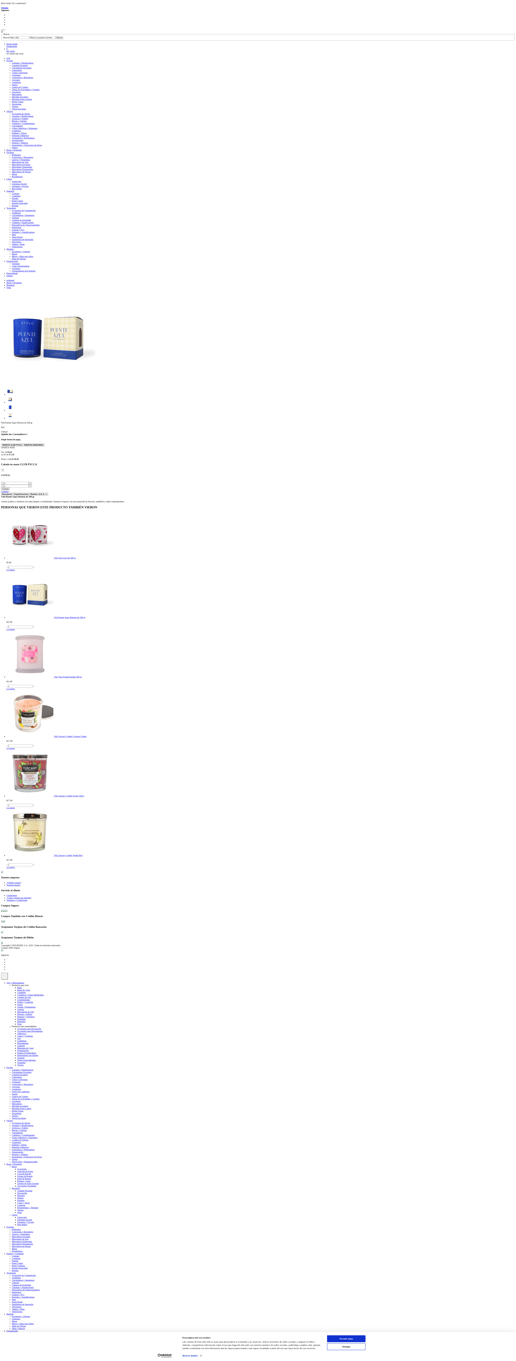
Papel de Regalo (24, 1179)
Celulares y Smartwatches (23, 222)
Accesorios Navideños (26, 1186)
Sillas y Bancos (18, 1328)
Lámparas (16, 1319)
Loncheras (16, 92)
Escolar (9, 60)
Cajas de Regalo (24, 1174)
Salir (15, 46)
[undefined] (258, 338)
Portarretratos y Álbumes (27, 1208)
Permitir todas (346, 1339)
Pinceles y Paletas (24, 1014)
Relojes (20, 1198)
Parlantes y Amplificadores (23, 232)
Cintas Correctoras (20, 73)
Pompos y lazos (24, 1181)
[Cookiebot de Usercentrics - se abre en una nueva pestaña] (164, 1356)
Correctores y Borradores (22, 77)
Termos (15, 106)
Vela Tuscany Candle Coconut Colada (70, 736)
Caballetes (21, 992)
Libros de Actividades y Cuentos (26, 90)
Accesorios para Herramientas (30, 1031)
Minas (14, 174)
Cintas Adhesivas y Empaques (24, 128)
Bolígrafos (16, 155)
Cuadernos (16, 82)
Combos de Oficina (20, 1140)
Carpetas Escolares (20, 65)
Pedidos (9, 46)
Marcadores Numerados (22, 167)
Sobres (15, 148)
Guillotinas (21, 1041)
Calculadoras (17, 126)
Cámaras (15, 218)
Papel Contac (17, 201)
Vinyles (20, 1065)
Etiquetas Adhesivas (20, 135)
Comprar (5, 491)
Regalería (16, 1188)
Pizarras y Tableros (20, 143)
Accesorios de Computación (24, 210)
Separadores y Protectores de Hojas (27, 145)
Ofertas (9, 276)
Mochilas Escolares (20, 97)
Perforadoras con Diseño (27, 1055)
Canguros (21, 1205)
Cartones (15, 193)
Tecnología (11, 208)
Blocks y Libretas (19, 121)
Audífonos (16, 213)
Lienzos (20, 1009)
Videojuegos (17, 247)
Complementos (23, 1000)
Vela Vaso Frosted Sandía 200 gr (68, 677)
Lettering (21, 1046)
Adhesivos (21, 1034)
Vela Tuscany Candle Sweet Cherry (69, 796)
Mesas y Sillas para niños (22, 256)
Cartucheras (17, 70)
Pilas (14, 235)
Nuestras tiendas (13, 885)
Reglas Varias (17, 102)
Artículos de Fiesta (25, 1171)
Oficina (9, 111)
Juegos (15, 85)
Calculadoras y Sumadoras (23, 215)
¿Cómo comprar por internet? (18, 898)
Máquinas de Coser (25, 1048)
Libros (9, 179)
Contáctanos (11, 895)
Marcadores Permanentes (22, 169)
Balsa (19, 988)
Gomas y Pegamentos (26, 1007)
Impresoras (16, 227)
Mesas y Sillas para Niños (23, 1324)
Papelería (10, 191)
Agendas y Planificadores (22, 63)
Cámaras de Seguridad (21, 220)
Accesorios (22, 1169)
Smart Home (17, 237)
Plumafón (21, 1021)
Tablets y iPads (18, 244)
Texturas (20, 1058)
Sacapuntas (16, 104)
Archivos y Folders (20, 119)
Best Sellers (17, 189)
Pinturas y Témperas (26, 1017)
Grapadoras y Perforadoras (23, 138)
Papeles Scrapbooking (26, 1053)
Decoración (22, 1193)
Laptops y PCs (18, 230)
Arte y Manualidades (15, 983)
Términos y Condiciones (16, 900)
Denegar (346, 1346)
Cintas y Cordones (25, 1036)
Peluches (21, 1195)
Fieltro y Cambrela (25, 1002)
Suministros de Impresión (22, 239)
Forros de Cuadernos (21, 1092)
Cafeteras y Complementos (23, 123)
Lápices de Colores (20, 87)
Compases (16, 75)
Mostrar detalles (190, 1356)
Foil (19, 1038)
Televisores (16, 242)
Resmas (15, 206)
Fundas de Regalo (25, 1176)
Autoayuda (16, 181)
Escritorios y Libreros (21, 251)
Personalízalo (12, 273)
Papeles (15, 198)
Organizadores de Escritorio (23, 271)
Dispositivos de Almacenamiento (26, 225)
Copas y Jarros (23, 1203)
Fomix (20, 1004)
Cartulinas (16, 196)
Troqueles (21, 1063)
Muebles (10, 249)
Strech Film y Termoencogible (24, 1162)
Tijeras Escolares (19, 109)
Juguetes (20, 1200)
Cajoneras (16, 268)
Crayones (16, 80)
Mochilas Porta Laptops (22, 99)
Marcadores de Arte (20, 162)
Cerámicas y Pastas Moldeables (30, 995)
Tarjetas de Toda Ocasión (28, 1183)
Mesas (14, 254)
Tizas (19, 1024)
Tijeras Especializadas (26, 1060)
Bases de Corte (23, 990)
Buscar (6, 37)
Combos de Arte (24, 997)
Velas (19, 1212)
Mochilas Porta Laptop (21, 1108)
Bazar (14, 1166)
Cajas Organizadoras (20, 266)
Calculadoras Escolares (21, 68)
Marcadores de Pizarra (21, 172)
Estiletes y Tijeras (19, 133)
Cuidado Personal (24, 1191)
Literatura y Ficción (20, 186)
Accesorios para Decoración (29, 1029)
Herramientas (22, 1043)
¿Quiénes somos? (13, 883)
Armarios (16, 264)
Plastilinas (21, 1019)
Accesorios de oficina (21, 114)
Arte (8, 58)
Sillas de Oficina (19, 259)
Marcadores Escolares (21, 164)
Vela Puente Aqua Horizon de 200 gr (69, 617)
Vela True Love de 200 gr (65, 558)
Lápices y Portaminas (21, 160)
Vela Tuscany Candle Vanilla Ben (68, 855)
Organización (17, 140)
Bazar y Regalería (14, 150)
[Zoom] (10, 394)
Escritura (10, 152)
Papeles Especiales (20, 203)
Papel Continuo (18, 1266)
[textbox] (43, 37)
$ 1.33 (11, 454)
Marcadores (17, 94)
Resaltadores (17, 177)
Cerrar (4, 978)
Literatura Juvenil (19, 184)
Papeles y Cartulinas (15, 1253)
